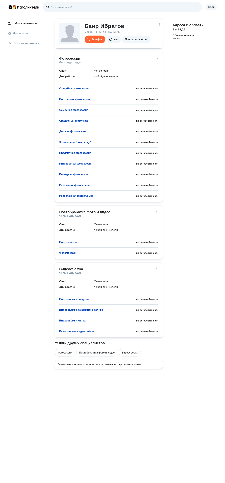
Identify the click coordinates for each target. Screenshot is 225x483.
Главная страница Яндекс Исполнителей (23, 7)
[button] (95, 39)
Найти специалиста (25, 23)
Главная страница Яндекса (10, 7)
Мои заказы (20, 33)
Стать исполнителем (26, 43)
